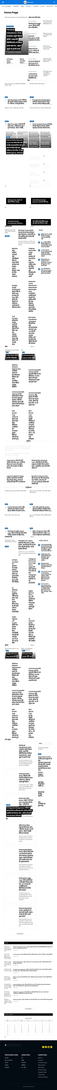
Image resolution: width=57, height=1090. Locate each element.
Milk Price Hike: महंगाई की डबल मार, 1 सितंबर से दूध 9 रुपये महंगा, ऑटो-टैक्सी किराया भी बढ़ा (16, 126)
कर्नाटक (31, 97)
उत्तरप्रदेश (31, 121)
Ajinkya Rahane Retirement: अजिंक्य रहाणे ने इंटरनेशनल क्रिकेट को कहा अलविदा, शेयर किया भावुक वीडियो (16, 376)
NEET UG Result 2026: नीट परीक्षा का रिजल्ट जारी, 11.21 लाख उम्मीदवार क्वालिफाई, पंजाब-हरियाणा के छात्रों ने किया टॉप (41, 533)
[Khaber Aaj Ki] (28, 2)
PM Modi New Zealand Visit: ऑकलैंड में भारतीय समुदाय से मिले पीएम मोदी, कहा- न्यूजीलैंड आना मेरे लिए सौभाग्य (41, 464)
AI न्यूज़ (6, 546)
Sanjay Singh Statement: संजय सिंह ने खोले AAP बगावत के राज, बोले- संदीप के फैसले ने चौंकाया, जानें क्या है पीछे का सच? (16, 296)
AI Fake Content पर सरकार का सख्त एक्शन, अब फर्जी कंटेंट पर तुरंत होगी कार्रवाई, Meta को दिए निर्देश (15, 571)
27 (28, 1031)
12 (21, 1027)
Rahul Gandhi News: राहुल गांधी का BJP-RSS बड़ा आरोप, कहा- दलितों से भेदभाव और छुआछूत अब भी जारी (23, 61)
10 (7, 1027)
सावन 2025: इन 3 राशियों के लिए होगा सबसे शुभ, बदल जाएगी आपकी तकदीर (46, 557)
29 (42, 1031)
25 (14, 1031)
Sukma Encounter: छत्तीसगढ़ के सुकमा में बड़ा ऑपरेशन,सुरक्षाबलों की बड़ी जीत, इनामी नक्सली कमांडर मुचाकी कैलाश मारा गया (45, 763)
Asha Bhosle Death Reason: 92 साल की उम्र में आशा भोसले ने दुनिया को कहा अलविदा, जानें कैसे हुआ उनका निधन (40, 201)
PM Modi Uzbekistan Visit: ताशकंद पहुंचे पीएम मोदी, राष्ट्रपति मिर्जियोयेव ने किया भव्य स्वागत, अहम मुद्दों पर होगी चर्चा (14, 39)
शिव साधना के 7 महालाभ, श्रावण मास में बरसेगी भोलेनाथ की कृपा (46, 566)
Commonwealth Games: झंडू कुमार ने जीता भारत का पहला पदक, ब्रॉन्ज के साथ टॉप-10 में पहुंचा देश (35, 399)
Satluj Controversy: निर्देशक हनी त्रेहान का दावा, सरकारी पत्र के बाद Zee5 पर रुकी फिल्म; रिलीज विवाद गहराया (35, 174)
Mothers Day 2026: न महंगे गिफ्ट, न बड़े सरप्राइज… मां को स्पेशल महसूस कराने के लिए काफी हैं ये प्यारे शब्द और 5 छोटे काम (16, 201)
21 (35, 1029)
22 (42, 1029)
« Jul (5, 1036)
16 (49, 1027)
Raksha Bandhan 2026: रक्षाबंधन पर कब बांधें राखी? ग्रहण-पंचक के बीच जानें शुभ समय (34, 38)
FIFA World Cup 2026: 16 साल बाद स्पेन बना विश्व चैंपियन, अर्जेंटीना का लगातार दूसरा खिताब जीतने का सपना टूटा (15, 425)
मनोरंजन (8, 137)
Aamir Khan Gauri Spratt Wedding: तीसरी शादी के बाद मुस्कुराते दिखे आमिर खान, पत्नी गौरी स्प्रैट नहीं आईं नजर (35, 182)
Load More (20, 933)
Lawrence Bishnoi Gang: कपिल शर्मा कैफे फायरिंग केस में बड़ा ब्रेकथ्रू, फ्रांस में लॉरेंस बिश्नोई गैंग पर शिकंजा (16, 479)
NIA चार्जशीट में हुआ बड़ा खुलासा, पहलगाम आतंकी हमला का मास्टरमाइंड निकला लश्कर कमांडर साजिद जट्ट (42, 804)
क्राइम (40, 754)
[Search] (54, 2)
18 (14, 1029)
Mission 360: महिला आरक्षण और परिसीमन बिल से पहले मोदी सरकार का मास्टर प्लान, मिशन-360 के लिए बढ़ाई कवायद (16, 262)
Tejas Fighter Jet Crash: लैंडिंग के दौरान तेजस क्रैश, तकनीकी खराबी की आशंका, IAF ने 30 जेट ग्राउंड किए (15, 630)
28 (35, 1031)
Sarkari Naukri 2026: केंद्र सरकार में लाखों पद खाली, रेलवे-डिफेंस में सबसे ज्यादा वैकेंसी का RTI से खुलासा (16, 509)
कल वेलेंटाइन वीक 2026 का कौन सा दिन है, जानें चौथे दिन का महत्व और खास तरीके (40, 222)
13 (28, 1027)
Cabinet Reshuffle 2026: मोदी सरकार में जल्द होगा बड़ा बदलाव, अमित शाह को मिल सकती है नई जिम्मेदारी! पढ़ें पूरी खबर (32, 262)
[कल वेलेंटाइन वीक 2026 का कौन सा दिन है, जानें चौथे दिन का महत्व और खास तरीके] (41, 214)
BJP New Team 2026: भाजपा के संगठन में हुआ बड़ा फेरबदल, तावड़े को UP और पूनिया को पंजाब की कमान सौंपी (26, 234)
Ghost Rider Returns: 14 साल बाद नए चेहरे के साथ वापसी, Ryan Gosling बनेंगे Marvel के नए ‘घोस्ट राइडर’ (35, 158)
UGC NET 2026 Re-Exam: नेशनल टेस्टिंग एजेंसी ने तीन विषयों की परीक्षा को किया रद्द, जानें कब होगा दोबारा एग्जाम (42, 509)
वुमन (7, 650)
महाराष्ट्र (6, 121)
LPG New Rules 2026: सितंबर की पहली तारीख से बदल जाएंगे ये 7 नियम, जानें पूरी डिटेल (10, 61)
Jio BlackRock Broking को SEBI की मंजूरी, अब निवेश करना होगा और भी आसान (46, 253)
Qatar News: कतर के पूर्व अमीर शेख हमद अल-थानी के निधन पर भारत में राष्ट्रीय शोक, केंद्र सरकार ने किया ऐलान (16, 464)
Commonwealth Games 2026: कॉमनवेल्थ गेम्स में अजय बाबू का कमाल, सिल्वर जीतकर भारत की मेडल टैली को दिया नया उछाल (18, 399)
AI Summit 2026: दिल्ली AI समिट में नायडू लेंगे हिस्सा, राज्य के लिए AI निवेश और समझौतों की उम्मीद (32, 630)
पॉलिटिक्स (7, 236)
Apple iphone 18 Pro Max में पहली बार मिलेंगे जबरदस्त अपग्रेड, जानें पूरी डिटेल (32, 600)
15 (42, 1027)
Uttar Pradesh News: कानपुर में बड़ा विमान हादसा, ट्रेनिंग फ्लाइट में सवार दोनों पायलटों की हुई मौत (42, 126)
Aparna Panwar (11, 52)
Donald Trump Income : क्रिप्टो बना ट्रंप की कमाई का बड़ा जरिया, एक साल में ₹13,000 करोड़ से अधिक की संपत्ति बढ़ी (40, 480)
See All (32, 226)
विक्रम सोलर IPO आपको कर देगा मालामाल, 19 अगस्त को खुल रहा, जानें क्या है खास (46, 262)
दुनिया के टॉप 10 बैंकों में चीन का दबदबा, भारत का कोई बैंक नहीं (46, 237)
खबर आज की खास (10, 26)
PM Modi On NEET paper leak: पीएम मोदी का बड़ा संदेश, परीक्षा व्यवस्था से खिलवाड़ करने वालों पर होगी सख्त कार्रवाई (17, 533)
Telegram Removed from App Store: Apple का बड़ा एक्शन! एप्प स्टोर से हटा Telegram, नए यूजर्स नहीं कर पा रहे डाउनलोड (32, 571)
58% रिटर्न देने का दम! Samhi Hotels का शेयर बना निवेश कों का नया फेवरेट (46, 271)
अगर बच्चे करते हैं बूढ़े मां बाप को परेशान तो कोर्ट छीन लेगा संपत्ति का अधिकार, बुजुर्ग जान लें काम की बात (46, 548)
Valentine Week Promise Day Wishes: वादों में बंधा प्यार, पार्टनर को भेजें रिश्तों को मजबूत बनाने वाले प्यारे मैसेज (15, 222)
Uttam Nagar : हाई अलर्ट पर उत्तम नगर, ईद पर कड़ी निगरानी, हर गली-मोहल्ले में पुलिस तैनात (41, 774)
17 (7, 1029)
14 (35, 1027)
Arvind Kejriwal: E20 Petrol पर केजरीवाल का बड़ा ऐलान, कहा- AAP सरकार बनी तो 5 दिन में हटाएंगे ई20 (35, 63)
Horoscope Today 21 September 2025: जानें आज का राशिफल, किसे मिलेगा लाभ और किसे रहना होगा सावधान (46, 576)
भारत (6, 97)
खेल (7, 352)
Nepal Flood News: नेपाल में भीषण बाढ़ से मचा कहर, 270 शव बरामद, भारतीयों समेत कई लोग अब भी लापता (35, 51)
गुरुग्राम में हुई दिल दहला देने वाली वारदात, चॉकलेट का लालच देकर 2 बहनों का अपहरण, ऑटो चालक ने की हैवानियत (41, 784)
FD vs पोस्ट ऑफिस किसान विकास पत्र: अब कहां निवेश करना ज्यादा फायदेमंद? (46, 244)
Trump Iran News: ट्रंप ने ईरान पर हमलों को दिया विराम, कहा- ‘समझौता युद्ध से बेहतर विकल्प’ (18, 448)
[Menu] (3, 2)
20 (28, 1029)
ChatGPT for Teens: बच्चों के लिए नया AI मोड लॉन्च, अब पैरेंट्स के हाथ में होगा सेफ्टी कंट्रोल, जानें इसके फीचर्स (26, 545)
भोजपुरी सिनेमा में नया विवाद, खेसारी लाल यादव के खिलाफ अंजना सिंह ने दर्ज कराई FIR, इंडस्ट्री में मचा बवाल (35, 166)
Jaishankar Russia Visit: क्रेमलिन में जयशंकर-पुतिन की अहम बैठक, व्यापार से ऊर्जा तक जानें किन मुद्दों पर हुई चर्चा (35, 76)
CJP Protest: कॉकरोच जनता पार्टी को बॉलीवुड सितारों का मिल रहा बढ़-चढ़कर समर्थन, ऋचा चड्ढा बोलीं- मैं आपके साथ (15, 330)
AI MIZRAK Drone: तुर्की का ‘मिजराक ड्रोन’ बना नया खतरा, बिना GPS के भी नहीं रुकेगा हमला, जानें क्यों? (15, 600)
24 (7, 1031)
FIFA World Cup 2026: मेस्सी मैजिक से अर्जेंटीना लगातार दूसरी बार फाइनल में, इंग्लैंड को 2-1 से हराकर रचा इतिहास (32, 425)
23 (49, 1029)
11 (14, 1027)
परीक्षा (6, 504)
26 (21, 1031)
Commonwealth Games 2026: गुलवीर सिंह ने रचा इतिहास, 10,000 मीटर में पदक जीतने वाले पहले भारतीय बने (35, 376)
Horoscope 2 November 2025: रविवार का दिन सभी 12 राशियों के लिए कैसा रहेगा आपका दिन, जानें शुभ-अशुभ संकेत (46, 588)
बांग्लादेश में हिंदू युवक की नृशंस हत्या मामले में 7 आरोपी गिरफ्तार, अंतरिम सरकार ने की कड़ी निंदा (41, 794)
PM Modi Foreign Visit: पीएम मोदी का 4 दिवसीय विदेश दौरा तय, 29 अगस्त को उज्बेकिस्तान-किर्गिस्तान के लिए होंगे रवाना (35, 25)
